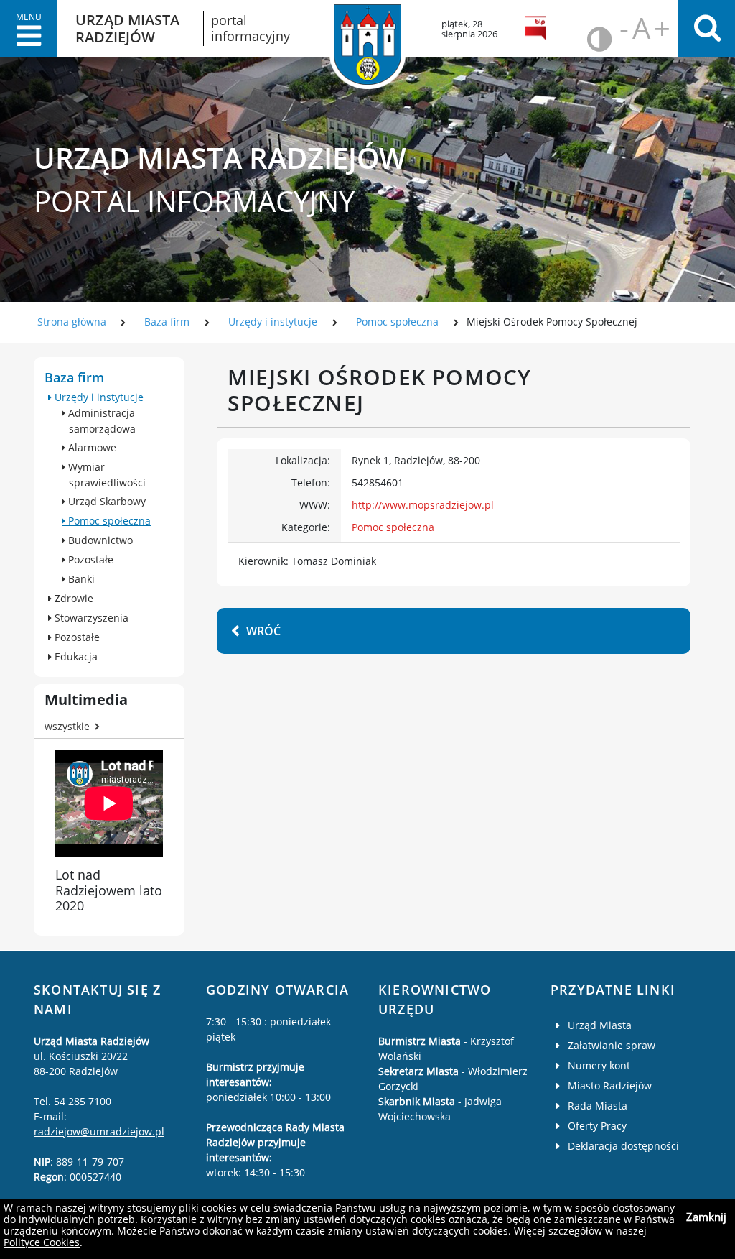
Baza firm (166, 321)
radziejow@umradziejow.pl (99, 1131)
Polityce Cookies (42, 1242)
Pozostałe (89, 559)
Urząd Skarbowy (105, 501)
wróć (263, 631)
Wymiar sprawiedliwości (105, 474)
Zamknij (706, 1216)
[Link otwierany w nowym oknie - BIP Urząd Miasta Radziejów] (538, 28)
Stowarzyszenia (90, 617)
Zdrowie (72, 598)
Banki (80, 579)
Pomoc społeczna (397, 321)
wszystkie (67, 726)
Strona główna (71, 321)
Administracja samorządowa (100, 420)
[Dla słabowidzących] (592, 29)
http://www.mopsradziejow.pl (423, 505)
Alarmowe (90, 447)
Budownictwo (99, 540)
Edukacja (75, 656)
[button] (28, 28)
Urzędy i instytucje (272, 321)
